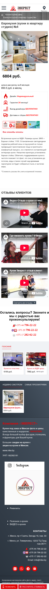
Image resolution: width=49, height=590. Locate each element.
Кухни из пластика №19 (13, 368)
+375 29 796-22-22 (37, 552)
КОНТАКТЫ (39, 531)
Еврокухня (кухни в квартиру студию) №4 (13, 408)
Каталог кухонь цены (13, 14)
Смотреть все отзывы (23, 302)
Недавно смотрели (12, 384)
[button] (4, 47)
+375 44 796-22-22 (37, 548)
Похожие (6, 346)
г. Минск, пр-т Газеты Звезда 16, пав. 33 (27, 535)
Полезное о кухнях (19, 521)
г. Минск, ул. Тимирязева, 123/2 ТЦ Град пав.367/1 (27, 542)
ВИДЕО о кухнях (18, 524)
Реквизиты (15, 508)
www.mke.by (8, 450)
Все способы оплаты (13, 132)
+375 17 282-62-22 (37, 556)
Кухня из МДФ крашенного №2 (36, 368)
